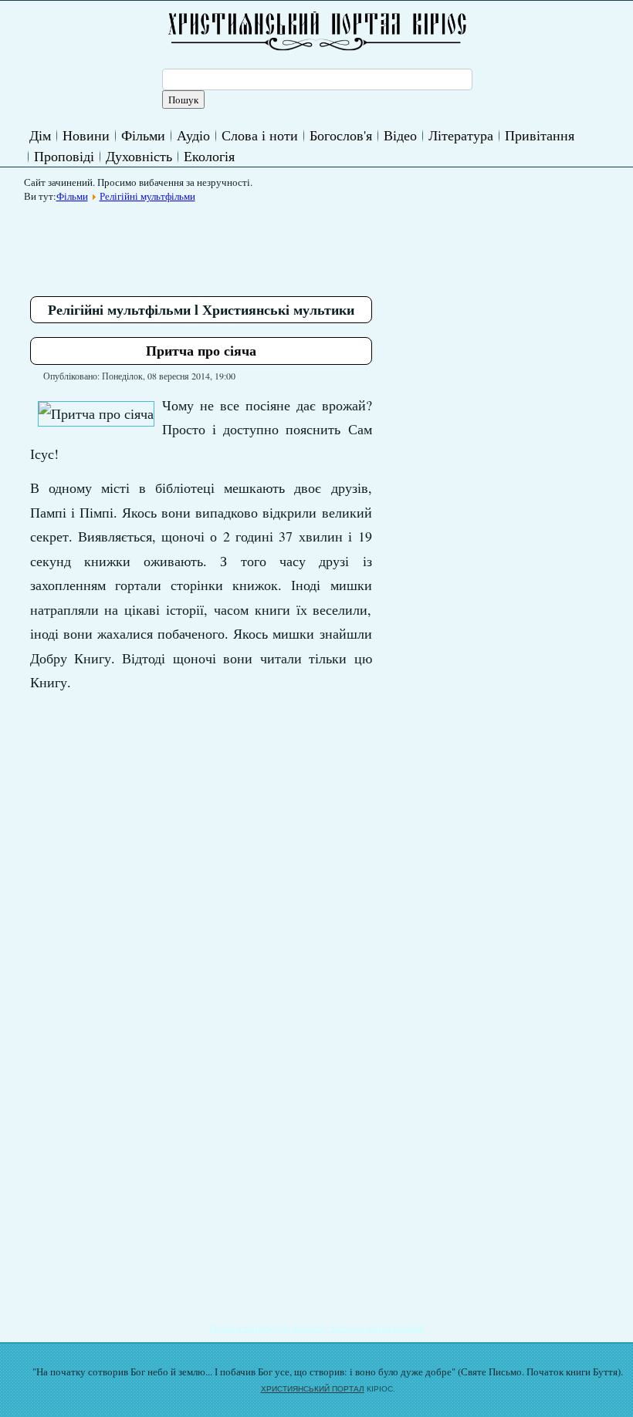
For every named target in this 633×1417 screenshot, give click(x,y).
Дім (40, 135)
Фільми (143, 135)
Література (460, 135)
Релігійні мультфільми (147, 196)
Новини (86, 135)
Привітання (539, 135)
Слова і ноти (260, 135)
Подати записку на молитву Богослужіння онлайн (317, 1327)
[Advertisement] (311, 243)
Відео (400, 135)
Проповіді (64, 156)
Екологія (209, 156)
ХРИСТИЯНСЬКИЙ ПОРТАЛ (312, 1389)
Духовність (139, 156)
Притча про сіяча (201, 350)
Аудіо (193, 135)
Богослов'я (341, 135)
